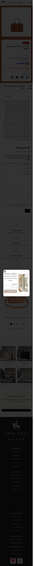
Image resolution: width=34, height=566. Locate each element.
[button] (5, 271)
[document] (16, 283)
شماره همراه (14, 284)
